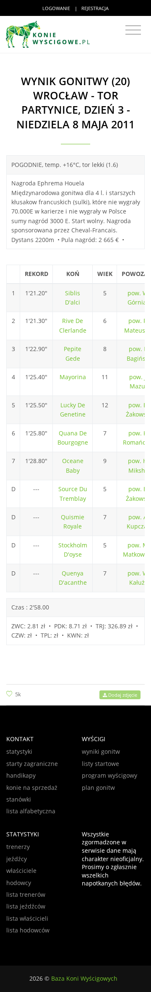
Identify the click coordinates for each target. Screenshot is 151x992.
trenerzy (18, 847)
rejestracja (95, 8)
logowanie (56, 8)
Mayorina (73, 377)
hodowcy (18, 883)
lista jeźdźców (25, 906)
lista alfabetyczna (30, 811)
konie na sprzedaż (31, 788)
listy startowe (100, 764)
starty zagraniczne (32, 764)
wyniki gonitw (101, 751)
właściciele (21, 871)
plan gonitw (98, 788)
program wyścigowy (109, 775)
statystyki (19, 751)
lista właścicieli (27, 918)
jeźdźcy (16, 859)
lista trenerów (25, 894)
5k (18, 694)
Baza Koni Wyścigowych (84, 978)
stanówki (18, 799)
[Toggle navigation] (133, 30)
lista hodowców (27, 930)
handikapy (21, 775)
